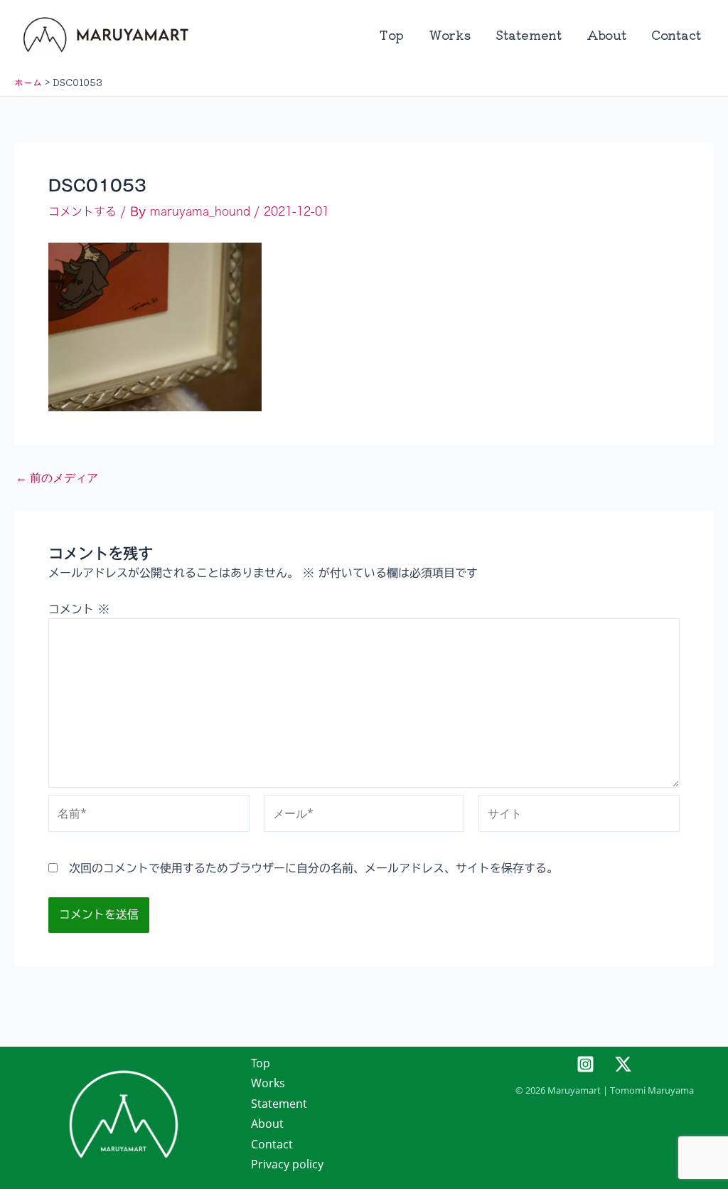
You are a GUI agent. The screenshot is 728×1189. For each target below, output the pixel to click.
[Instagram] (585, 1064)
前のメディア (57, 477)
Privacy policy (287, 1164)
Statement (529, 34)
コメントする (82, 211)
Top (391, 34)
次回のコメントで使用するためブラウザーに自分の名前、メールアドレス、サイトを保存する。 (313, 868)
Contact (676, 34)
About (606, 34)
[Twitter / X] (623, 1064)
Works (450, 34)
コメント (78, 609)
